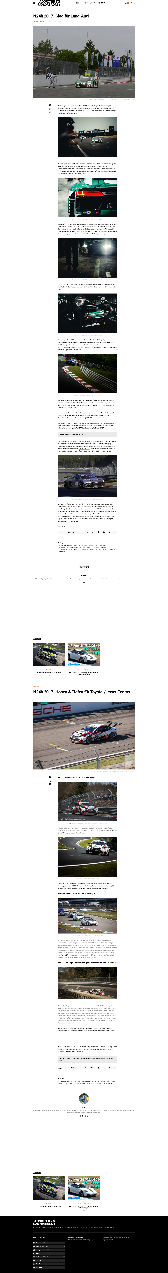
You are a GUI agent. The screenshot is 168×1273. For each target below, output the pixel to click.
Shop (86, 3)
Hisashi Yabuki (86, 1081)
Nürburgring (36, 10)
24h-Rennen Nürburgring (65, 545)
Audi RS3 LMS (103, 545)
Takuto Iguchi (91, 1083)
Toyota (99, 1083)
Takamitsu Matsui (80, 1083)
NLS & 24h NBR (49, 669)
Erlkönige (80, 669)
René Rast (112, 549)
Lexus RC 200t (101, 1081)
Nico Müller (93, 549)
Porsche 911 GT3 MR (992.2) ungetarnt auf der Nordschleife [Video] (84, 673)
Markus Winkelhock (75, 549)
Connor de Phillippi (76, 547)
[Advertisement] (84, 608)
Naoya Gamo (70, 1083)
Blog (77, 3)
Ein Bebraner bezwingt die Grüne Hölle (49, 672)
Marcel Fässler (63, 549)
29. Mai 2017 (43, 21)
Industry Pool (87, 669)
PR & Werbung (78, 1238)
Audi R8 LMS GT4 (84, 448)
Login (92, 1240)
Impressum (71, 1240)
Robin (49, 675)
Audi (75, 545)
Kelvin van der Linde (89, 547)
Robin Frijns (62, 551)
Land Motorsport (101, 547)
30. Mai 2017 (41, 697)
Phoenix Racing (82, 400)
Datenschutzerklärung (83, 1240)
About (92, 3)
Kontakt (101, 3)
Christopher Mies (63, 547)
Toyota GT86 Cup (107, 1083)
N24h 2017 (85, 549)
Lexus (70, 823)
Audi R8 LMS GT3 (83, 545)
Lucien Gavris (111, 1081)
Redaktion (36, 21)
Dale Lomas (77, 1081)
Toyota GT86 (65, 955)
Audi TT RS (79, 428)
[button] (134, 3)
